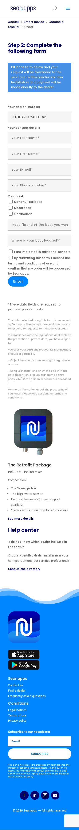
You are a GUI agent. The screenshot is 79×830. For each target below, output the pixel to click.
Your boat (15, 196)
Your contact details (24, 128)
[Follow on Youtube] (55, 795)
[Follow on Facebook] (24, 795)
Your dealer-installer (24, 107)
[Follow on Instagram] (45, 795)
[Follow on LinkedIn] (34, 795)
